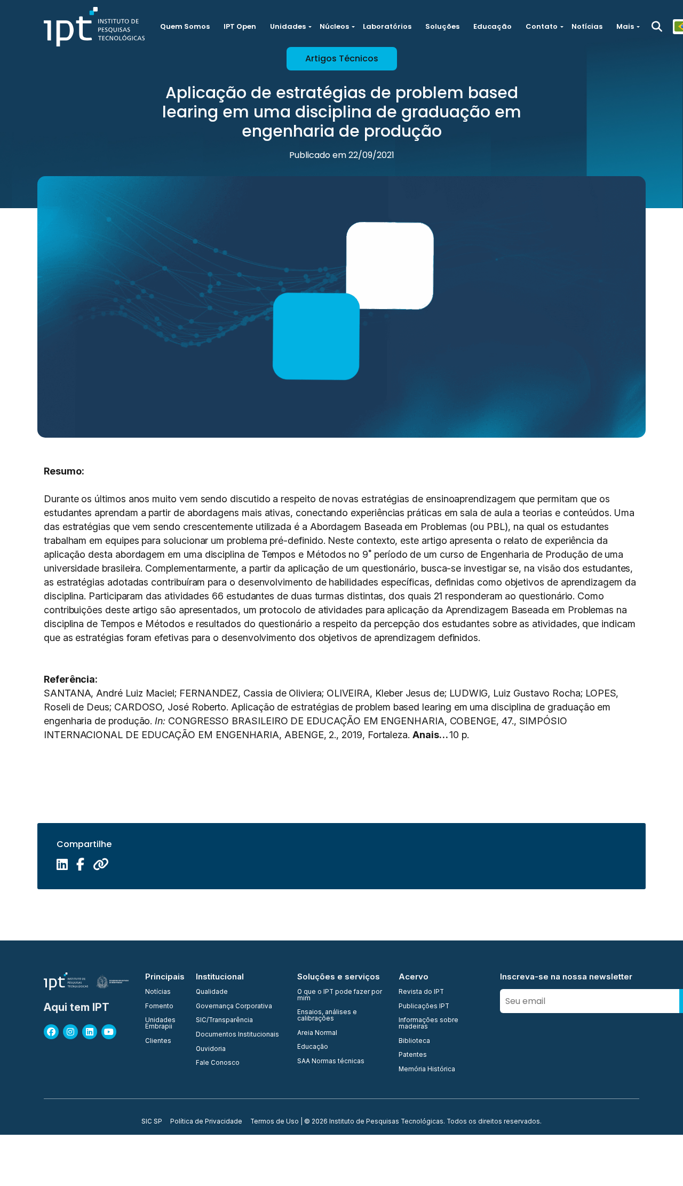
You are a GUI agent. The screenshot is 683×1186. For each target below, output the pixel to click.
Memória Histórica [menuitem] (427, 1069)
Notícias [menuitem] (158, 992)
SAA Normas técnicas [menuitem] (330, 1061)
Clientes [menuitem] (158, 1041)
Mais (625, 26)
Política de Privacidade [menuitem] (206, 1122)
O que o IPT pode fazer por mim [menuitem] (339, 995)
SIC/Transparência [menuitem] (224, 1020)
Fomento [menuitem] (159, 1006)
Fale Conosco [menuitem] (218, 1063)
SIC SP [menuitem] (151, 1122)
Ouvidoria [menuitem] (211, 1049)
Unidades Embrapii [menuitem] (160, 1023)
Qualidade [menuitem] (212, 992)
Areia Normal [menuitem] (317, 1033)
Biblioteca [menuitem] (414, 1041)
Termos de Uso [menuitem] (274, 1122)
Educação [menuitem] (312, 1047)
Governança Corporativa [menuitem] (234, 1006)
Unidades (288, 26)
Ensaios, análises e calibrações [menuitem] (327, 1015)
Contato (542, 26)
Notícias (586, 26)
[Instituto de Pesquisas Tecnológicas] (94, 26)
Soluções (442, 26)
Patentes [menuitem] (413, 1055)
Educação (492, 26)
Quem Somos (185, 26)
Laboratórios (387, 26)
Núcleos (334, 26)
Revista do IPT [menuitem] (421, 992)
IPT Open (240, 26)
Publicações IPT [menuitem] (424, 1006)
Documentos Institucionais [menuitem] (237, 1035)
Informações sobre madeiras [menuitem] (428, 1023)
